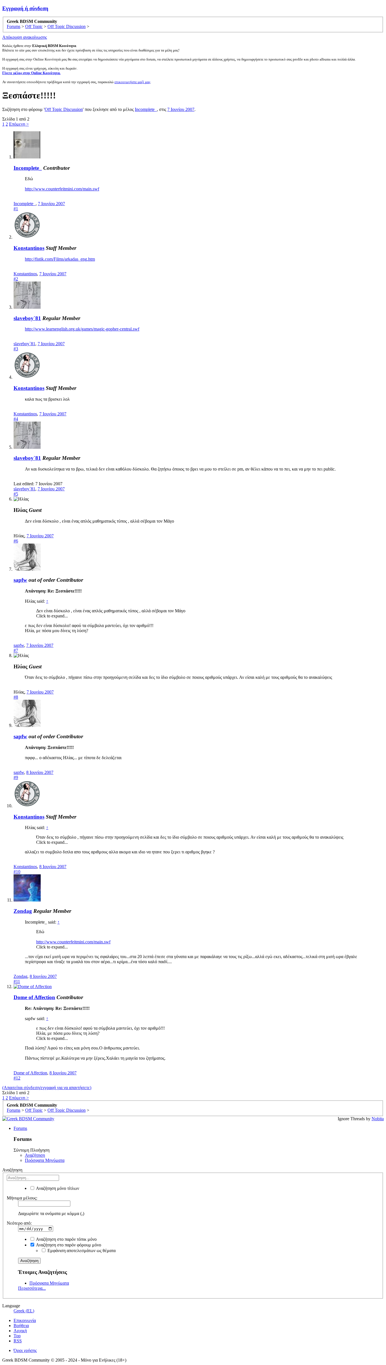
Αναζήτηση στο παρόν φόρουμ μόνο (68, 1244)
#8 (16, 697)
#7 (16, 650)
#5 (16, 494)
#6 (16, 540)
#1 (16, 208)
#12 (17, 1078)
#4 (16, 419)
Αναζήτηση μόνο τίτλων (57, 1188)
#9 (16, 777)
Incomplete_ (146, 109)
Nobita (378, 1118)
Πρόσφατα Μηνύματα (44, 1160)
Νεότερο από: (19, 1223)
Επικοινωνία (25, 1320)
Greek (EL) (24, 1310)
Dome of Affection (34, 997)
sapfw (20, 580)
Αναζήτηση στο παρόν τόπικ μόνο (66, 1239)
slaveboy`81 (27, 318)
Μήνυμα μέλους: (22, 1198)
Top (17, 1335)
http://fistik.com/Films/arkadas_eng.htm (60, 259)
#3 (16, 348)
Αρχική (20, 1330)
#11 (17, 981)
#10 (17, 871)
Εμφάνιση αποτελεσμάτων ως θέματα (81, 1250)
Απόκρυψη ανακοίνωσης (24, 37)
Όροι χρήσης (25, 1350)
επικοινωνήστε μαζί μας (132, 82)
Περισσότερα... (32, 1288)
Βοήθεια (21, 1325)
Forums (20, 1128)
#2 (16, 278)
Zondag (23, 911)
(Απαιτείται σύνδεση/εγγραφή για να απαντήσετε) (46, 1087)
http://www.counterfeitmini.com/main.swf (62, 188)
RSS (18, 1340)
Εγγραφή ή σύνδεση (25, 8)
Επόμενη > (19, 124)
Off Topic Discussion (64, 109)
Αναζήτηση (35, 1155)
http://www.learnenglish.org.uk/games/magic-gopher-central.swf (82, 329)
